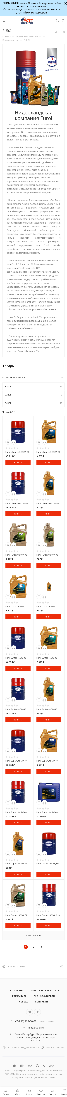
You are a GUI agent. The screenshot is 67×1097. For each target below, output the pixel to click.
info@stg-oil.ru (36, 1027)
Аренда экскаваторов (45, 990)
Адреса (23, 1001)
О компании (16, 990)
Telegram (37, 1012)
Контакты (41, 1001)
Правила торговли (55, 1048)
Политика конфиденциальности (24, 1048)
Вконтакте (29, 1012)
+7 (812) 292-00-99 (25, 1021)
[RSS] (56, 32)
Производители (44, 996)
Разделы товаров (16, 377)
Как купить (19, 996)
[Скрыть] (65, 3)
